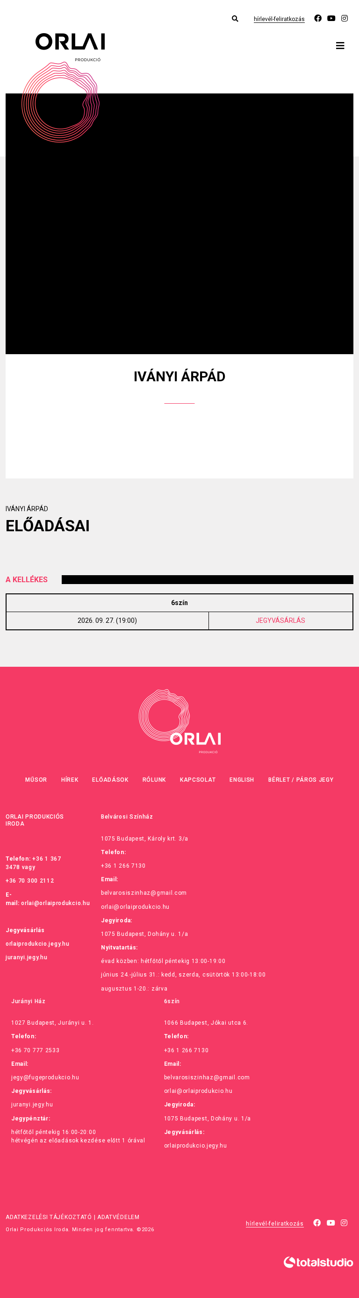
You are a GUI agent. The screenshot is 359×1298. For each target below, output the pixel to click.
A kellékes (27, 579)
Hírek (70, 780)
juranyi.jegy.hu (27, 957)
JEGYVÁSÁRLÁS (280, 620)
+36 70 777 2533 (35, 1050)
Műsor (36, 780)
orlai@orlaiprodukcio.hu (55, 903)
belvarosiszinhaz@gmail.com (144, 893)
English (242, 780)
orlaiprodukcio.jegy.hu (37, 944)
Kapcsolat (197, 780)
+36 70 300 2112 (30, 880)
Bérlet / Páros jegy (300, 780)
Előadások (110, 780)
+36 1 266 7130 (123, 866)
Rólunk (154, 780)
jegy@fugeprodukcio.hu (45, 1077)
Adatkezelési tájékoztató (49, 1217)
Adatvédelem (118, 1217)
